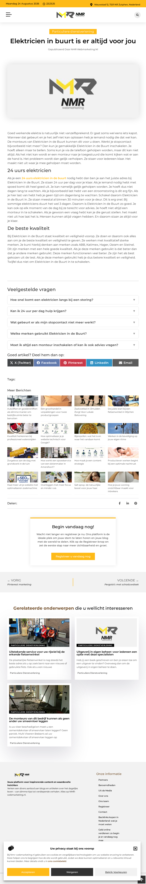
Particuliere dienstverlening (73, 31)
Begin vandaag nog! (73, 526)
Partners (103, 780)
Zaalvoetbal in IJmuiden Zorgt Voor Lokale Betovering (87, 411)
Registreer (104, 806)
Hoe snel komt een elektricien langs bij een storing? (73, 300)
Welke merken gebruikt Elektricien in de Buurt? (73, 333)
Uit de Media (105, 790)
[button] (135, 848)
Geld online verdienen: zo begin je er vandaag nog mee (108, 835)
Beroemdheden (106, 785)
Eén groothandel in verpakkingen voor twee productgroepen (54, 411)
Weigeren (72, 872)
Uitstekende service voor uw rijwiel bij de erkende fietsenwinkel (37, 653)
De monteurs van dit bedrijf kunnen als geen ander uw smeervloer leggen (39, 720)
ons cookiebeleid (57, 861)
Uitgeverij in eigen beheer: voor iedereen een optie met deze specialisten (107, 653)
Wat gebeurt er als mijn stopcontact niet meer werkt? (73, 322)
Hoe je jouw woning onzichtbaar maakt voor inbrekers (121, 488)
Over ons (103, 796)
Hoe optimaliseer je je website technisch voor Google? (53, 439)
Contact (102, 812)
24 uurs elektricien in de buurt (44, 178)
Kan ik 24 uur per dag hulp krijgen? (73, 311)
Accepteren (28, 872)
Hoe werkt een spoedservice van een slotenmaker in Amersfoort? (56, 463)
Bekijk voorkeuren (116, 872)
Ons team (103, 801)
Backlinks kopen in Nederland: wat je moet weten (108, 821)
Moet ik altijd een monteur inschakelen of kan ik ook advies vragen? (73, 345)
